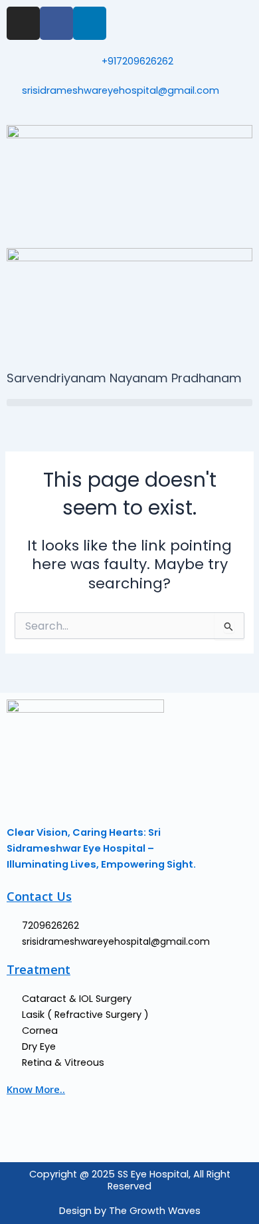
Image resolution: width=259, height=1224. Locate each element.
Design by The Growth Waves (130, 1210)
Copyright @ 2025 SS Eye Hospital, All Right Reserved (129, 1180)
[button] (129, 402)
